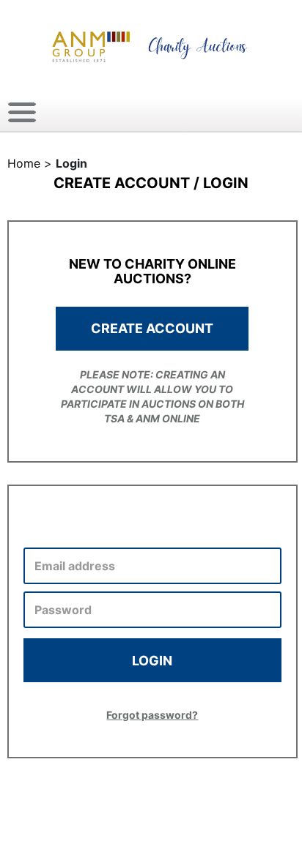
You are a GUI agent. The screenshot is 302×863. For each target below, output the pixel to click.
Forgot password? (152, 715)
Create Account (152, 328)
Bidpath (195, 832)
